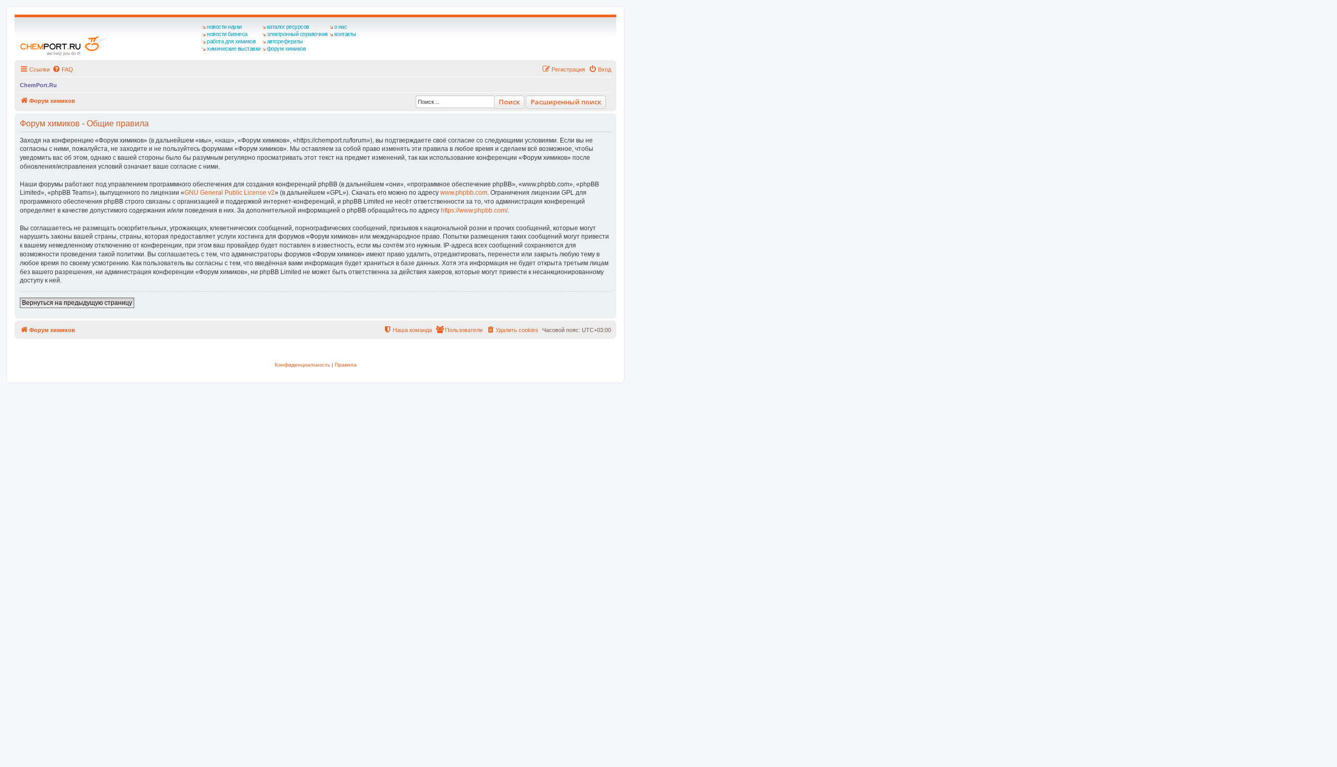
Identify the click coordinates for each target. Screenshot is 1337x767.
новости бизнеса (227, 34)
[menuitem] (62, 69)
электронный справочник (297, 34)
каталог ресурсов (288, 26)
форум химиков (286, 48)
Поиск (509, 102)
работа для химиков (231, 41)
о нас (340, 26)
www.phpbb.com (463, 192)
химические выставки (234, 48)
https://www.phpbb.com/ (474, 210)
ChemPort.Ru (38, 85)
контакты (345, 34)
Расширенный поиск (566, 102)
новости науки (224, 26)
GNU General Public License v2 (229, 192)
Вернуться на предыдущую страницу (77, 302)
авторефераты (285, 41)
